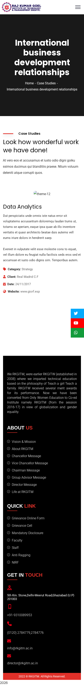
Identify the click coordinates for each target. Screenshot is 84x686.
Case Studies (46, 83)
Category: (14, 269)
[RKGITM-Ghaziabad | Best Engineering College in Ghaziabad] (21, 7)
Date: (10, 284)
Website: (14, 291)
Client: (11, 277)
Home (29, 83)
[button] (77, 313)
